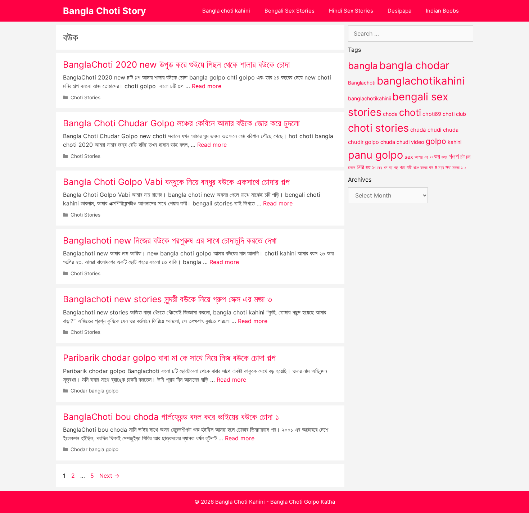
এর (426, 157)
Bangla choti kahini (226, 10)
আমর (418, 157)
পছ (396, 167)
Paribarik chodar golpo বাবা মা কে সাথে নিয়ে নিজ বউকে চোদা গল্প (169, 358)
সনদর (456, 167)
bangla (363, 65)
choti (410, 112)
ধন (385, 167)
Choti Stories (85, 97)
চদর (360, 167)
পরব (402, 167)
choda (390, 114)
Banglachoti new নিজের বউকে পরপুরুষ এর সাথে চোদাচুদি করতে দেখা (170, 240)
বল (431, 167)
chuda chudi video (402, 142)
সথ (448, 167)
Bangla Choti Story (104, 10)
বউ (409, 167)
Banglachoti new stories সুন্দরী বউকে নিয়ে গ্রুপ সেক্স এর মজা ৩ (167, 299)
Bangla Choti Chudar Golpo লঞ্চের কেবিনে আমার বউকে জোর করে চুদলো (181, 123)
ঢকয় (379, 167)
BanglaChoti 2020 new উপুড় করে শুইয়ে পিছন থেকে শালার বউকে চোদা (176, 64)
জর (368, 167)
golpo (436, 141)
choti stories (378, 128)
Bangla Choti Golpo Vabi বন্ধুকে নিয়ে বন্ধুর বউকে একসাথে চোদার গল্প (176, 182)
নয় (390, 167)
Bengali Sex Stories (289, 10)
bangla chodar (414, 65)
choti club (454, 114)
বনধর (424, 167)
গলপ (454, 156)
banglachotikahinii (369, 98)
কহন (444, 157)
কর (437, 156)
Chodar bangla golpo (94, 391)
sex (408, 157)
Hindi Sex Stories (351, 10)
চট (462, 156)
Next (109, 475)
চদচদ (351, 167)
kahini (454, 142)
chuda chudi (426, 129)
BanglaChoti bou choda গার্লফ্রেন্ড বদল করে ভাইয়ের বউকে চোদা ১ (171, 417)
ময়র (441, 167)
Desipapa (399, 10)
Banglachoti (361, 83)
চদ (468, 157)
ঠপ (373, 167)
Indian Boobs (442, 10)
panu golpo (375, 155)
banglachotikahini (421, 80)
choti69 (431, 114)
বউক (416, 167)
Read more (206, 86)
